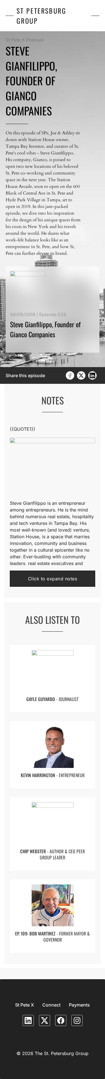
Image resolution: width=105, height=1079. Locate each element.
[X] (81, 375)
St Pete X (24, 1005)
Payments (79, 1005)
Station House (24, 536)
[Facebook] (70, 375)
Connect (51, 1005)
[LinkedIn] (92, 375)
